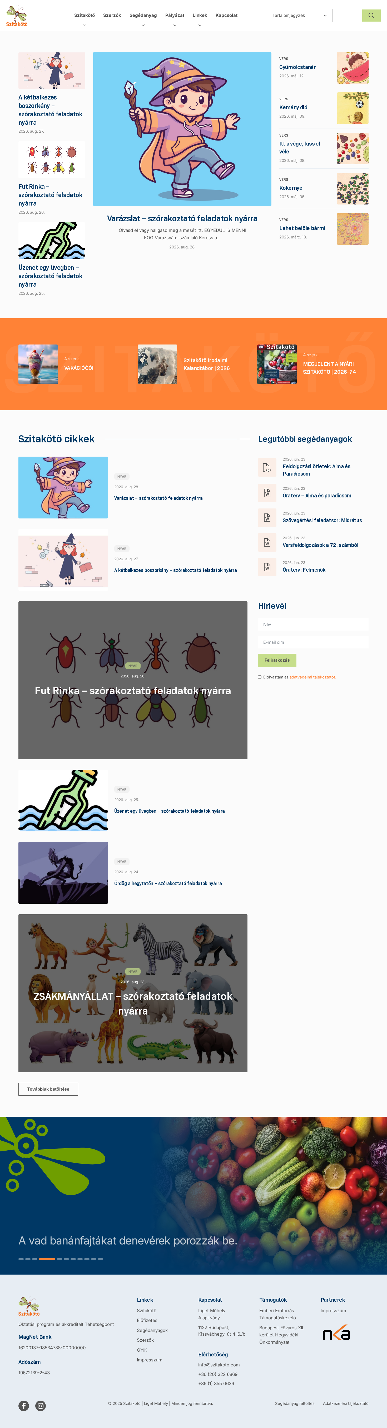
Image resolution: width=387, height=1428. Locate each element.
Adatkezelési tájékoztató (346, 1403)
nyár (121, 476)
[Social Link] (23, 1406)
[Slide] (21, 1259)
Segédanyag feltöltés (295, 1403)
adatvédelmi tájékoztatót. (313, 677)
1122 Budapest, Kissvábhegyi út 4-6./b (221, 1331)
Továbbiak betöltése (48, 1089)
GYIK (142, 1350)
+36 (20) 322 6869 (217, 1374)
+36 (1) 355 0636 (216, 1383)
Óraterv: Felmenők (304, 570)
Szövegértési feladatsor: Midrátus (322, 520)
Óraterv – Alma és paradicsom (317, 495)
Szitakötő (146, 1310)
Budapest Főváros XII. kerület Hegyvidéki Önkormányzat (281, 1335)
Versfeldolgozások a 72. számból (320, 545)
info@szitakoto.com (219, 1364)
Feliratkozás (277, 660)
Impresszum (149, 1359)
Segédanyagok (152, 1330)
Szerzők (145, 1340)
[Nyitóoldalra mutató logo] (66, 1306)
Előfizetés (147, 1320)
